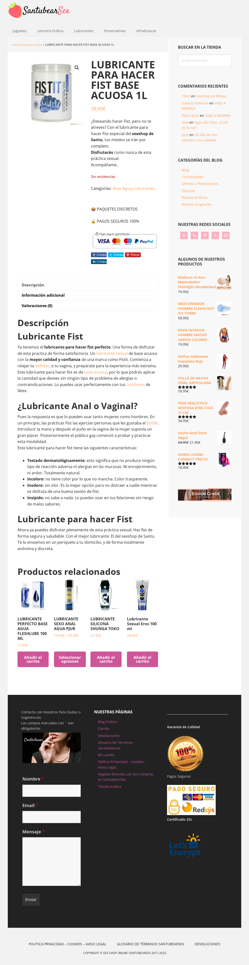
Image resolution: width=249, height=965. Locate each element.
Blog (185, 170)
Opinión (188, 190)
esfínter (42, 365)
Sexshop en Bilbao (211, 96)
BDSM (152, 423)
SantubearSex (39, 12)
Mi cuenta (106, 755)
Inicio (16, 45)
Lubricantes (144, 188)
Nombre (33, 779)
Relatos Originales (197, 204)
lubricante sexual (112, 353)
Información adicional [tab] (43, 295)
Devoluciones (109, 735)
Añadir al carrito (33, 659)
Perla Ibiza (190, 115)
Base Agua (122, 188)
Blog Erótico (107, 721)
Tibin (186, 96)
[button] (76, 67)
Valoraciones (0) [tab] (37, 305)
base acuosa (95, 372)
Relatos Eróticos (195, 197)
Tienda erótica (32, 45)
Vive (185, 122)
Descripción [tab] (33, 285)
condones (135, 384)
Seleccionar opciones (70, 659)
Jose (185, 134)
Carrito (103, 728)
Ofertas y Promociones (200, 183)
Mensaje (33, 832)
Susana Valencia (195, 103)
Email (30, 805)
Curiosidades (192, 177)
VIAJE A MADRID (218, 115)
